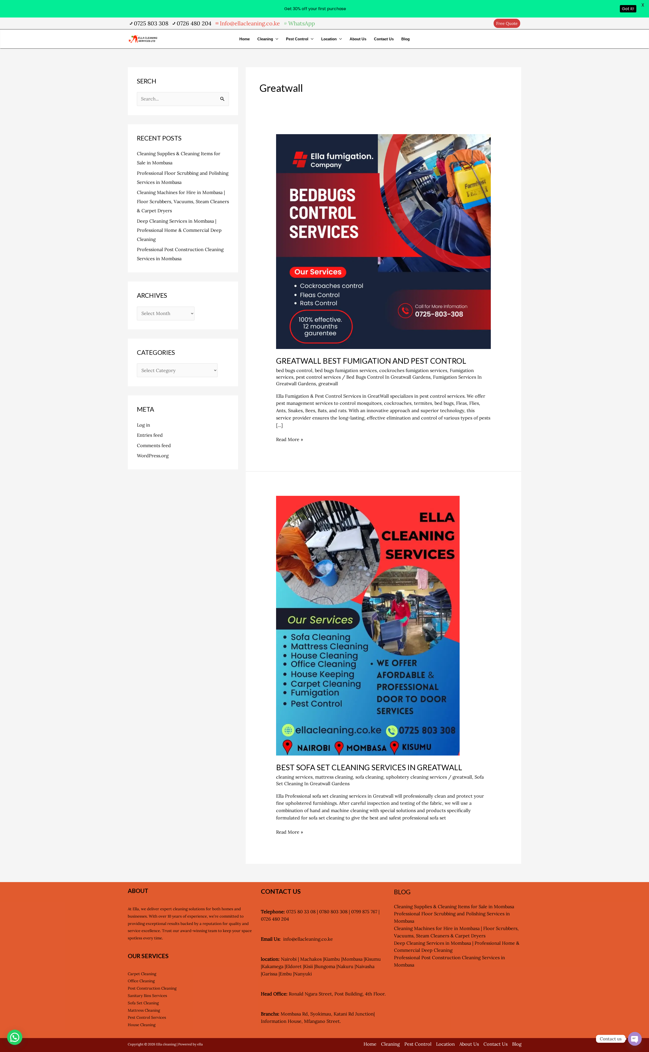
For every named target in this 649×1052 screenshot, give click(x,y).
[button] (506, 23)
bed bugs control (294, 370)
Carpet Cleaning (142, 973)
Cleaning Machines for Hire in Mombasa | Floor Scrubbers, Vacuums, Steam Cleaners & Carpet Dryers (183, 201)
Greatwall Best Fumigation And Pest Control (371, 360)
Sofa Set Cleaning (143, 1003)
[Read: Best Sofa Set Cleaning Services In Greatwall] (368, 625)
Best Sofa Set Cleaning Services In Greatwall (369, 767)
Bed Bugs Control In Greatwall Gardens (388, 377)
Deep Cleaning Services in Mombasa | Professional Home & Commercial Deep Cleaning (179, 230)
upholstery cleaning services (416, 777)
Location (329, 39)
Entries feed (150, 435)
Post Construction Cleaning (152, 988)
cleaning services (294, 777)
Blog (405, 39)
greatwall (328, 384)
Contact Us (384, 39)
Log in (143, 425)
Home (244, 39)
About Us (358, 39)
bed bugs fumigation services (346, 370)
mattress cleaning (334, 777)
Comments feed (154, 445)
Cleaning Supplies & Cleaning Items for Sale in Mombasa (454, 906)
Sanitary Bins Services (147, 995)
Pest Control (297, 39)
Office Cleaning (141, 980)
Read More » (289, 439)
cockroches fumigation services (413, 370)
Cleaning (265, 39)
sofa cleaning (369, 777)
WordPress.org (153, 456)
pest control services (318, 377)
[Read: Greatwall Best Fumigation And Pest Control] (383, 241)
